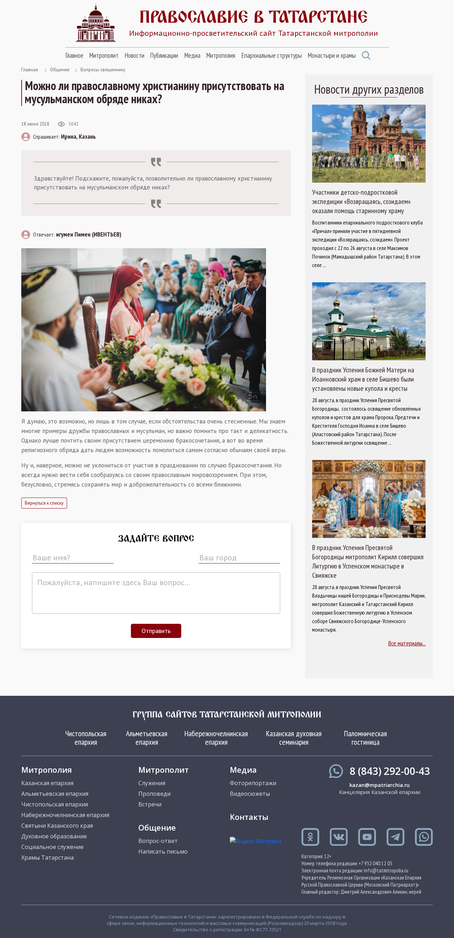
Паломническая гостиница (365, 737)
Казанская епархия (47, 783)
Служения (151, 783)
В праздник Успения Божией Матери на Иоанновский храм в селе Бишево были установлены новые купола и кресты (363, 379)
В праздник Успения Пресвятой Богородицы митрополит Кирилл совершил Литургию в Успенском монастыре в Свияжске (367, 561)
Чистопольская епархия (85, 737)
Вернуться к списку (44, 503)
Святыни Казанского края (57, 825)
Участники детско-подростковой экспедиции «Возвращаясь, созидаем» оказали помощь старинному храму (361, 201)
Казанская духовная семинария (294, 737)
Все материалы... (407, 643)
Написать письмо (163, 851)
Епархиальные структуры (271, 55)
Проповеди (154, 793)
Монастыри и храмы (332, 55)
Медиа (192, 55)
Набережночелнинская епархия (216, 737)
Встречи (149, 804)
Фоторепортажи (253, 783)
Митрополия (220, 55)
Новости (134, 55)
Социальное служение (52, 846)
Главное (74, 55)
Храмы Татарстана (47, 857)
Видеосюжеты (250, 793)
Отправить (156, 631)
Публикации (164, 55)
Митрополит (103, 55)
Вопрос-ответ (158, 840)
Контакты (249, 816)
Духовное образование (54, 836)
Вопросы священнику (103, 70)
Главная (29, 70)
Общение (60, 70)
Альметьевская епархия (146, 737)
